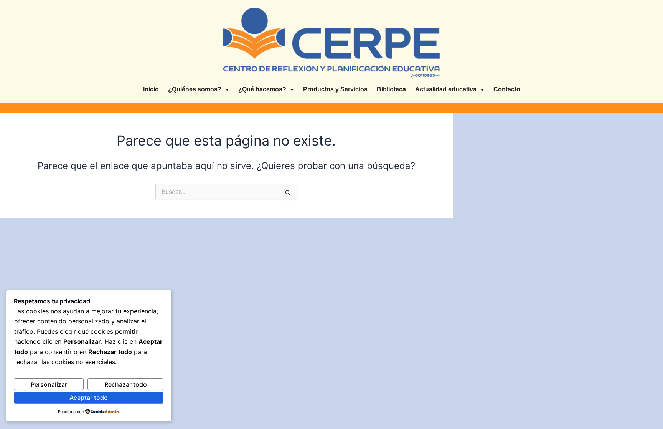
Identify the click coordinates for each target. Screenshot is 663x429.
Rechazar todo (125, 384)
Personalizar (49, 384)
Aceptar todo (88, 397)
